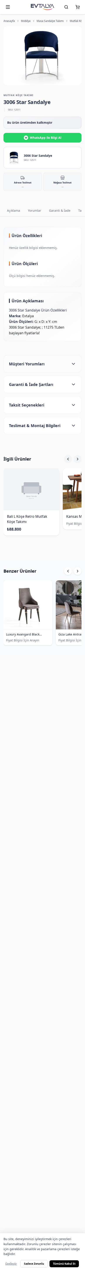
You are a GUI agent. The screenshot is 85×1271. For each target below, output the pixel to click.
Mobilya (26, 21)
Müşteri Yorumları (26, 363)
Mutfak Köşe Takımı (18, 95)
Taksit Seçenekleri (26, 405)
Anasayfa (9, 21)
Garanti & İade (59, 210)
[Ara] (66, 7)
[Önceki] (68, 459)
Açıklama (13, 210)
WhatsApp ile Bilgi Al (43, 138)
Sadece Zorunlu (34, 1264)
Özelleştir (11, 1264)
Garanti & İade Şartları (31, 384)
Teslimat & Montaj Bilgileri (34, 425)
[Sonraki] (78, 459)
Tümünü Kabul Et (64, 1264)
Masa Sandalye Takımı (50, 21)
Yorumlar (34, 210)
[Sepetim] (78, 7)
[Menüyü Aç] (7, 7)
